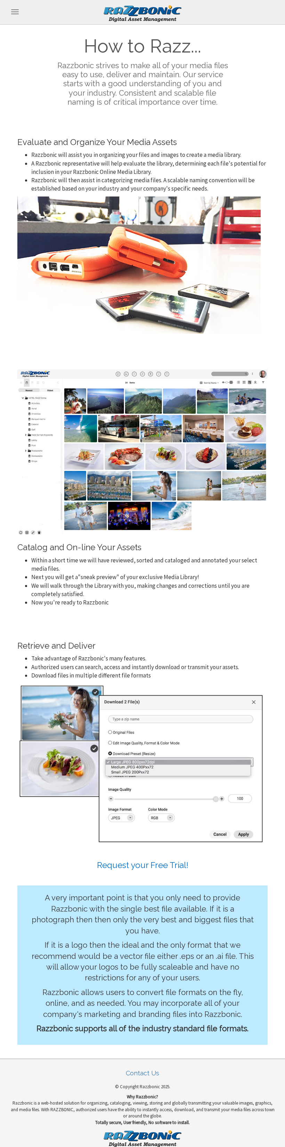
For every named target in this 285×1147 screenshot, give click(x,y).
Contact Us (142, 1073)
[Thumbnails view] (142, 452)
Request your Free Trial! (142, 865)
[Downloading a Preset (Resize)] (142, 766)
